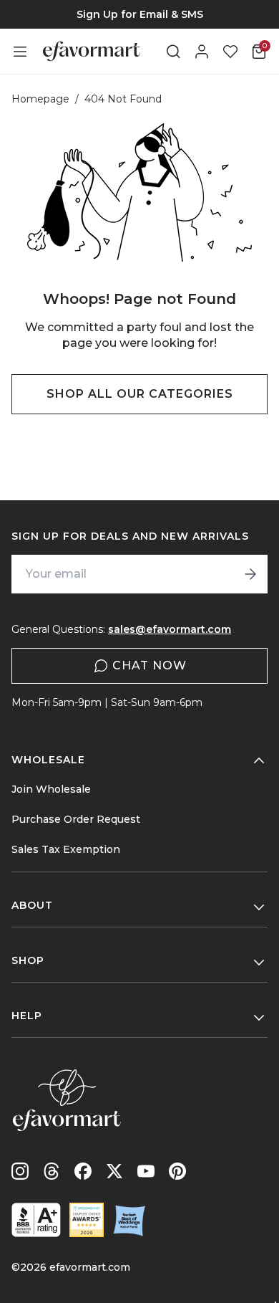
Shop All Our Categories (139, 394)
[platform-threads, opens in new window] (51, 1171)
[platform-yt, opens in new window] (146, 1171)
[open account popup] (201, 51)
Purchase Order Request (75, 819)
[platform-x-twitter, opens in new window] (114, 1171)
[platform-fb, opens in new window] (83, 1171)
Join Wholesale (51, 789)
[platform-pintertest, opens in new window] (177, 1171)
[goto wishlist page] (230, 51)
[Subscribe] (250, 574)
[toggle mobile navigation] (20, 51)
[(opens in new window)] (36, 1220)
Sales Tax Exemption (65, 849)
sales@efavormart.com (169, 629)
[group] (139, 14)
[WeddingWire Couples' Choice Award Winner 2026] (86, 1220)
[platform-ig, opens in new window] (20, 1171)
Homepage (40, 98)
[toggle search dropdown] (173, 51)
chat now (149, 665)
